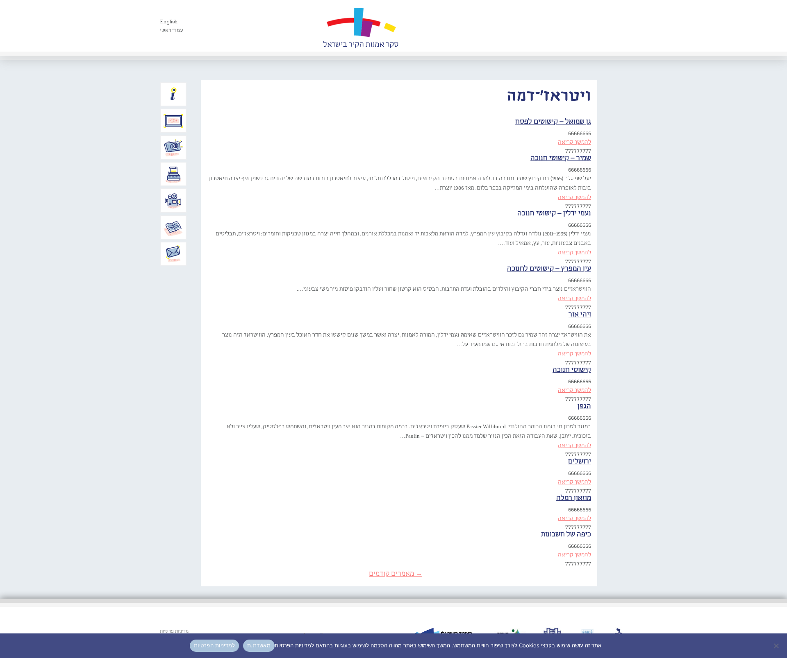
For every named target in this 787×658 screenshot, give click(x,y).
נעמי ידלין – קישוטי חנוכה (554, 213)
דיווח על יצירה (173, 147)
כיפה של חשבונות (566, 534)
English (168, 22)
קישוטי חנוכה (572, 370)
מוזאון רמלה (573, 498)
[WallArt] (360, 26)
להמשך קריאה (574, 142)
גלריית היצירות (173, 120)
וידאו (173, 200)
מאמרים (173, 227)
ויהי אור (580, 315)
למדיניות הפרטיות (214, 645)
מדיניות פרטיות (174, 631)
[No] (777, 646)
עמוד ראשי (171, 30)
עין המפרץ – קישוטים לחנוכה (549, 269)
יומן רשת (173, 174)
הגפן (584, 406)
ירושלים (579, 462)
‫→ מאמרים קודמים (395, 574)
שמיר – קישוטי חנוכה (560, 158)
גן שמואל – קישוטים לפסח (553, 122)
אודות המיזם (173, 94)
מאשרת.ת (259, 645)
